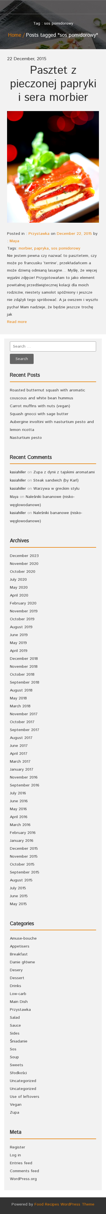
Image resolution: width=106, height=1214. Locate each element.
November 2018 (24, 666)
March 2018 (20, 706)
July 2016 (18, 793)
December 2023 (24, 556)
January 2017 (21, 769)
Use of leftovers (24, 1097)
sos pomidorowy (65, 248)
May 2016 (18, 809)
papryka (41, 248)
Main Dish (19, 1002)
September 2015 (24, 872)
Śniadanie (18, 1041)
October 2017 (22, 722)
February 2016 (23, 833)
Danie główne (22, 962)
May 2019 (18, 643)
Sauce (15, 1025)
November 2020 (24, 564)
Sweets (16, 1065)
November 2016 (24, 777)
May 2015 (18, 904)
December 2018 (24, 659)
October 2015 (22, 864)
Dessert (17, 978)
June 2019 (19, 635)
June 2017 (19, 746)
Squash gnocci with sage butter (39, 414)
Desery (16, 970)
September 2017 (24, 730)
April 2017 (18, 753)
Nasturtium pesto (26, 438)
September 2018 (24, 682)
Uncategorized (23, 1081)
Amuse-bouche (23, 938)
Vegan (15, 1104)
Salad (15, 1017)
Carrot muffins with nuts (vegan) (40, 406)
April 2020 (19, 595)
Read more (17, 322)
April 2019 (18, 651)
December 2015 (24, 848)
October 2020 (22, 572)
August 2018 (21, 690)
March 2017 (20, 761)
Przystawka (39, 234)
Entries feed (21, 1163)
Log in (15, 1155)
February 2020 (23, 603)
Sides (15, 1033)
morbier (25, 248)
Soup (14, 1057)
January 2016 (21, 841)
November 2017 (24, 714)
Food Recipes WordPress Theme (64, 1204)
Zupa (14, 1112)
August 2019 (21, 627)
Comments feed (24, 1171)
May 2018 (18, 698)
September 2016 (24, 785)
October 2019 (22, 619)
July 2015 (18, 888)
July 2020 (18, 579)
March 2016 (20, 825)
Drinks (15, 986)
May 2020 (19, 587)
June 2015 (19, 896)
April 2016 (18, 817)
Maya (14, 241)
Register (17, 1147)
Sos (13, 1049)
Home (14, 35)
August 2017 (21, 738)
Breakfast (19, 954)
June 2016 (19, 801)
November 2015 (24, 856)
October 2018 (22, 674)
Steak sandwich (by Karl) (56, 480)
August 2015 (21, 880)
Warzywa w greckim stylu (56, 488)
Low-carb (18, 994)
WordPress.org (23, 1179)
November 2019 (24, 611)
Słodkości (18, 1073)
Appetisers (19, 946)
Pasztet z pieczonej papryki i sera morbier (53, 84)
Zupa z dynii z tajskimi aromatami (64, 472)
